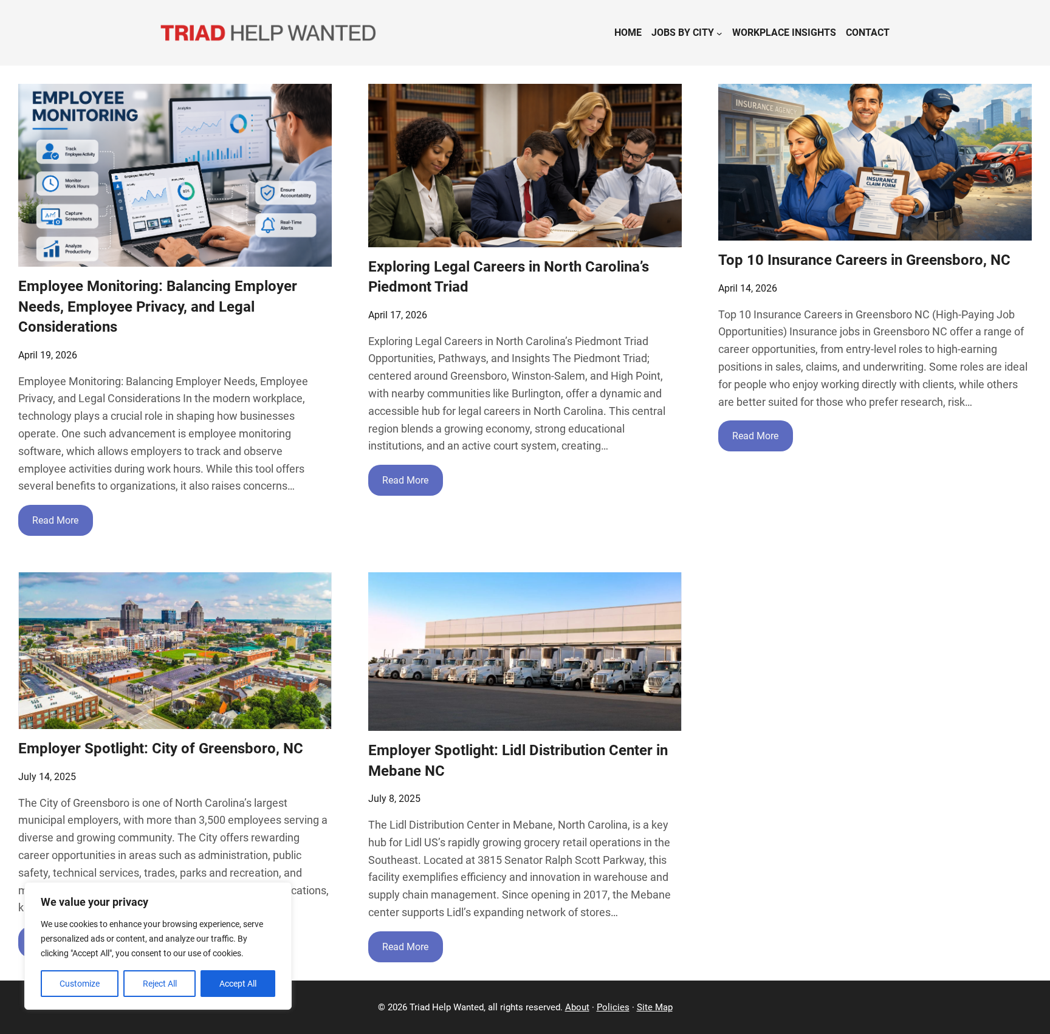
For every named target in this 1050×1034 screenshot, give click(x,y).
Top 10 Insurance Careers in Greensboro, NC (864, 260)
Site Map (655, 1007)
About (577, 1007)
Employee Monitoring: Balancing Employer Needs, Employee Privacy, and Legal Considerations (157, 306)
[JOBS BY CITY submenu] (719, 33)
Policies (613, 1007)
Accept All (237, 983)
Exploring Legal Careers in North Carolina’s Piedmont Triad (508, 277)
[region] (158, 946)
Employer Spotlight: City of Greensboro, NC (160, 748)
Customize (80, 983)
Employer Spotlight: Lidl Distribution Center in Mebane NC (518, 760)
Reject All (160, 983)
